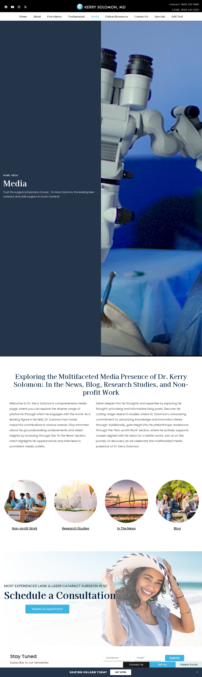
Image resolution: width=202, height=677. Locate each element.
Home (23, 16)
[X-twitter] (25, 7)
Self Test (177, 16)
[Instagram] (19, 7)
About (37, 16)
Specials (160, 16)
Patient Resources (116, 16)
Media (95, 16)
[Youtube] (12, 7)
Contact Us (141, 16)
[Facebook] (6, 7)
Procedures (54, 16)
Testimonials (76, 16)
